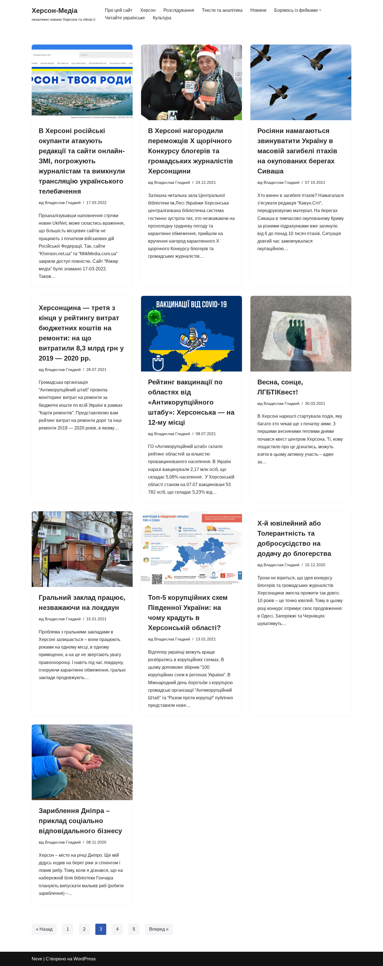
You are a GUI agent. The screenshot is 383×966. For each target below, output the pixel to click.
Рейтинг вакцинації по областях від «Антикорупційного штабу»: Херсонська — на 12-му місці (191, 402)
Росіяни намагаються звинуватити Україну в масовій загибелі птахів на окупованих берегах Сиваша (297, 151)
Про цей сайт (118, 10)
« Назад (44, 929)
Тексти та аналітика (222, 10)
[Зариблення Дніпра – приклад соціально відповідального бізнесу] (82, 762)
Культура (162, 17)
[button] (320, 10)
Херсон (148, 10)
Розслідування (178, 10)
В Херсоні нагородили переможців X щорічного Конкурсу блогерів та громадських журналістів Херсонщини (190, 151)
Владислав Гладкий (63, 202)
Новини (258, 10)
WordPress (84, 958)
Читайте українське (125, 17)
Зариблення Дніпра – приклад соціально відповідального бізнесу (80, 821)
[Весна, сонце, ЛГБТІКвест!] (300, 333)
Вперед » (159, 929)
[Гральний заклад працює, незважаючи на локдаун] (82, 549)
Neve (37, 958)
